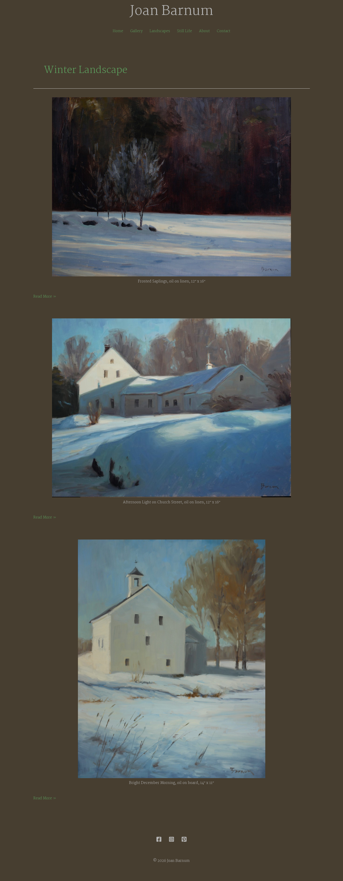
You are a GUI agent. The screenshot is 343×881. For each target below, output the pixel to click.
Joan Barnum (171, 11)
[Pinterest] (184, 839)
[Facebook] (159, 839)
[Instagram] (171, 839)
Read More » (44, 296)
